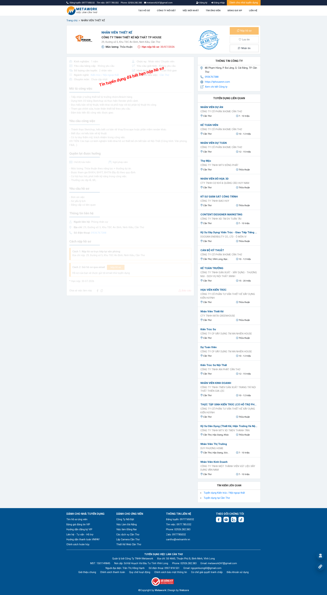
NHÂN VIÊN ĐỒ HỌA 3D (214, 178)
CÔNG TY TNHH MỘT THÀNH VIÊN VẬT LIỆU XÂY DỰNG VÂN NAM (227, 468)
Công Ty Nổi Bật (125, 519)
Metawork (160, 590)
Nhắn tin (246, 48)
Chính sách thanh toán (112, 572)
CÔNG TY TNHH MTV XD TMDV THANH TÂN (225, 430)
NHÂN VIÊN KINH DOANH (215, 383)
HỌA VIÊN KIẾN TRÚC (213, 289)
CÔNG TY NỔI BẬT (166, 10)
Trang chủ (71, 20)
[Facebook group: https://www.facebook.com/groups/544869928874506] (226, 519)
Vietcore (184, 590)
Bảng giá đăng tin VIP (78, 524)
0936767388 (212, 76)
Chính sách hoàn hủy (77, 544)
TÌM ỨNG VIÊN (213, 10)
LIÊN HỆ (253, 10)
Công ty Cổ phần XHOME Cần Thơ (221, 111)
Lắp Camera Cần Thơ (127, 539)
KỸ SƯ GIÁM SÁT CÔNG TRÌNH (219, 196)
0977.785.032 (112, 2)
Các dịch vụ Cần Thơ (127, 534)
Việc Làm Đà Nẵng (126, 524)
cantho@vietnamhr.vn (178, 539)
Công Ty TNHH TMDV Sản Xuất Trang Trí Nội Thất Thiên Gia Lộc (228, 389)
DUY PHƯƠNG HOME (211, 448)
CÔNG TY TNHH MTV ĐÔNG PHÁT (219, 165)
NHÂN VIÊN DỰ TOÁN (213, 142)
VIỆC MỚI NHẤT (191, 10)
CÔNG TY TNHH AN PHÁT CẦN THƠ (220, 369)
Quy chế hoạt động (139, 572)
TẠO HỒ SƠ (144, 10)
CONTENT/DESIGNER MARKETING (221, 214)
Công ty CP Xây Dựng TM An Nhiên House (226, 333)
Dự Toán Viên (208, 347)
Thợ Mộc (205, 160)
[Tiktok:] (241, 519)
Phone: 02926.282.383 (178, 529)
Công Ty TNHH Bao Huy (214, 201)
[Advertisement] (130, 322)
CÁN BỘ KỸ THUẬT (212, 250)
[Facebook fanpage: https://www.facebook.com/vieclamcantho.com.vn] (218, 519)
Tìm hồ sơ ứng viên (76, 519)
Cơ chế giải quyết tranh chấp (207, 572)
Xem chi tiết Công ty (216, 86)
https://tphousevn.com (217, 81)
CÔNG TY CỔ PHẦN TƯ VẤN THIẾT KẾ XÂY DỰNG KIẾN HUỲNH (227, 296)
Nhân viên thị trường (213, 444)
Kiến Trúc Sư (208, 329)
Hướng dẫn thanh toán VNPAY (83, 539)
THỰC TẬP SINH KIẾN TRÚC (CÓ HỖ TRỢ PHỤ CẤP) (229, 404)
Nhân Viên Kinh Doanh (214, 461)
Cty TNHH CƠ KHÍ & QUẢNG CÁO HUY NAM (224, 183)
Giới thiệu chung (87, 572)
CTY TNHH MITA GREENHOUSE (217, 315)
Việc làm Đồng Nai (126, 529)
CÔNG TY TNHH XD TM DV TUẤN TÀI (220, 218)
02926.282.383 (135, 2)
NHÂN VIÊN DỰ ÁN (211, 107)
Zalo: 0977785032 (176, 534)
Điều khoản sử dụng (238, 572)
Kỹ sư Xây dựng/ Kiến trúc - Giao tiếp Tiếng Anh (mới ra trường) (229, 232)
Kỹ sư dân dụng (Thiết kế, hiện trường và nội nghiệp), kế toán (229, 426)
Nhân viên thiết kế (211, 311)
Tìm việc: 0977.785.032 (178, 524)
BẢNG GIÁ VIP (235, 10)
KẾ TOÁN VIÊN (209, 125)
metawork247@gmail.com (222, 563)
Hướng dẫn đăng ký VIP (79, 529)
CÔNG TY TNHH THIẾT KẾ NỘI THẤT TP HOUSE (131, 37)
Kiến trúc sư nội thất (213, 365)
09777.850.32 (88, 2)
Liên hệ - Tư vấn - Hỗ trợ (79, 534)
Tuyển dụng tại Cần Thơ (217, 498)
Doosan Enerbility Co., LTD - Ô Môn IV (223, 236)
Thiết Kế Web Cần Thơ (128, 544)
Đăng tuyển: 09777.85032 (180, 519)
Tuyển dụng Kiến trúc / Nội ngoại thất (224, 492)
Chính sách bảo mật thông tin (170, 572)
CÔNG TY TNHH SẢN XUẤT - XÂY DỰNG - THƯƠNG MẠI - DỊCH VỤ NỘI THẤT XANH (228, 274)
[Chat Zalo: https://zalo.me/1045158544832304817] (233, 519)
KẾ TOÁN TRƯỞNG (211, 268)
